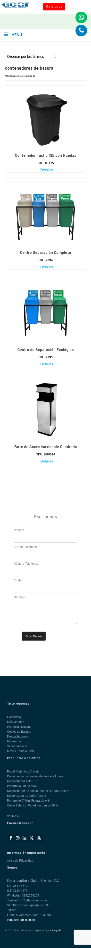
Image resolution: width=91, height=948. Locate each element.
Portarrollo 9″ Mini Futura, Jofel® (28, 800)
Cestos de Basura (19, 731)
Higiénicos (14, 741)
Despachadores (17, 736)
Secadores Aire (17, 746)
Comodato (14, 717)
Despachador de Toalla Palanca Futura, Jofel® (38, 791)
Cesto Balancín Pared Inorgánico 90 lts (32, 805)
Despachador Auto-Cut (22, 781)
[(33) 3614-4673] (81, 30)
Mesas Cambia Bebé (21, 751)
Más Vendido (15, 722)
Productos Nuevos (19, 727)
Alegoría (56, 930)
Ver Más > (13, 816)
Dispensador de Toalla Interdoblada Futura (35, 776)
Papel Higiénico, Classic (23, 771)
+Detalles (45, 170)
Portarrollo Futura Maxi (22, 786)
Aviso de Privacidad (20, 860)
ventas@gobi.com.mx (21, 920)
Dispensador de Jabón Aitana (26, 795)
